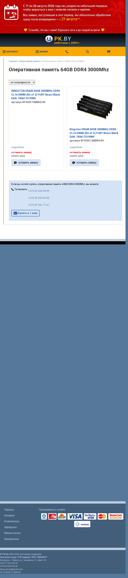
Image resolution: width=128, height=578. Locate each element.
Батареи (9, 515)
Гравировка (11, 539)
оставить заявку (28, 162)
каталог (12, 51)
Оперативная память (29, 61)
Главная (13, 61)
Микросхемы (12, 533)
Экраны (9, 509)
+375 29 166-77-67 (38, 204)
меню (43, 51)
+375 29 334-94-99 (38, 190)
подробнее (17, 147)
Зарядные (10, 527)
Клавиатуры (12, 521)
